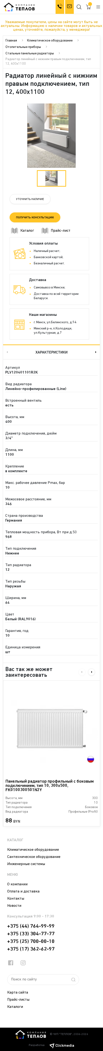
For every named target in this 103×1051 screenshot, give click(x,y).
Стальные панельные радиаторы (30, 53)
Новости (14, 906)
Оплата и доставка (23, 891)
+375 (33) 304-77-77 (31, 934)
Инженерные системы (26, 864)
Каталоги (15, 1007)
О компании (17, 884)
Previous (6, 351)
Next (96, 351)
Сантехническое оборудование (33, 857)
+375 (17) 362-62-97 (31, 949)
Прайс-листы (18, 1000)
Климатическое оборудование (50, 40)
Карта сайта (17, 993)
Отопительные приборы (23, 47)
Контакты (15, 899)
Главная (11, 40)
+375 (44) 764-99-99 (31, 926)
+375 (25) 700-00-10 (31, 941)
